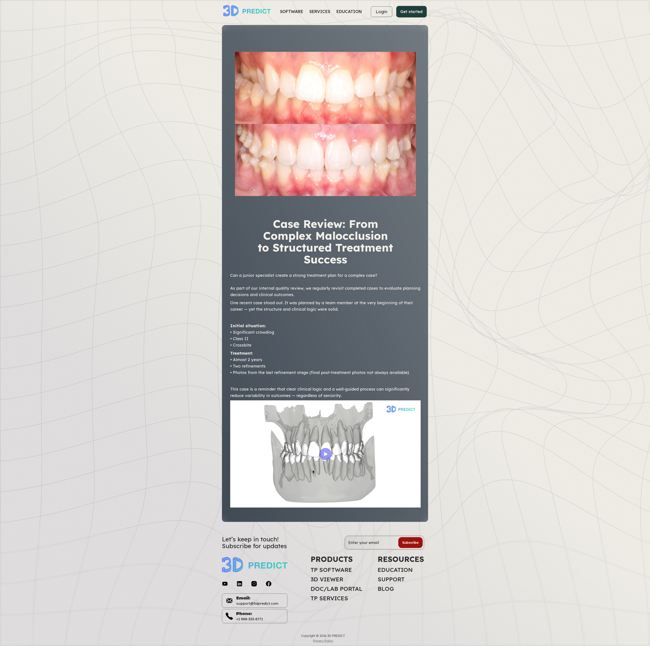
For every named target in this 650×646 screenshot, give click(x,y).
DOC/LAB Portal (336, 589)
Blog (386, 589)
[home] (249, 11)
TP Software (331, 570)
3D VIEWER (327, 579)
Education (395, 570)
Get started (411, 11)
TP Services (329, 598)
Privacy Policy (323, 641)
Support (391, 579)
